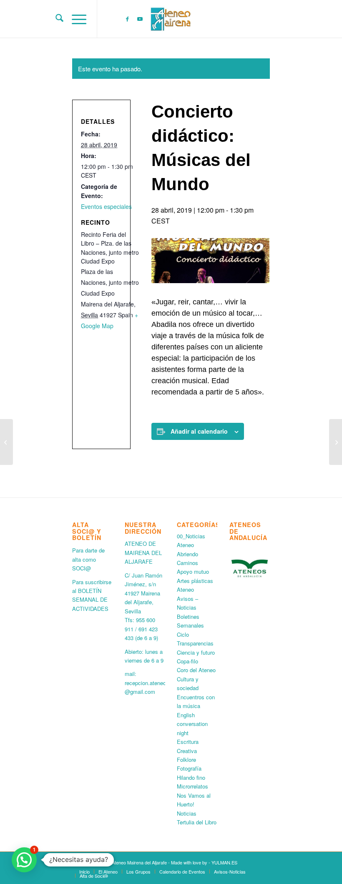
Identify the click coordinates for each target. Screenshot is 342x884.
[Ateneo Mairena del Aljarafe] (171, 19)
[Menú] (74, 19)
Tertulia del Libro (196, 822)
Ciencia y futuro (196, 652)
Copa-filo (187, 661)
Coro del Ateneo (196, 670)
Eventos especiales (106, 206)
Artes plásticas (195, 581)
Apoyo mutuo (193, 571)
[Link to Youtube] (139, 19)
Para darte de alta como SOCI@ (88, 559)
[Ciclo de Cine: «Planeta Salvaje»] (6, 442)
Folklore (186, 759)
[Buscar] (55, 19)
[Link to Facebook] (127, 19)
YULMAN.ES (224, 862)
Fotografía (189, 768)
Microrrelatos (192, 786)
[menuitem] (55, 19)
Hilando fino (191, 777)
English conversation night (192, 724)
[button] (24, 859)
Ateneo (185, 589)
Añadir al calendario (199, 431)
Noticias (186, 813)
